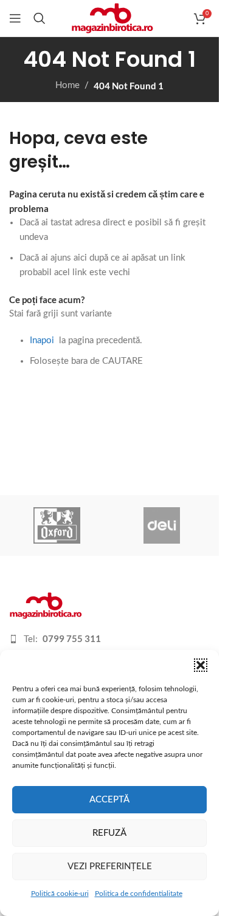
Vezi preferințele (109, 866)
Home (67, 85)
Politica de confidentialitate (138, 893)
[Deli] (161, 525)
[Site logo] (112, 17)
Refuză (109, 833)
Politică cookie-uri (60, 893)
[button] (201, 665)
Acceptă (109, 799)
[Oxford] (57, 525)
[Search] (39, 18)
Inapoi (42, 340)
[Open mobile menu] (15, 18)
